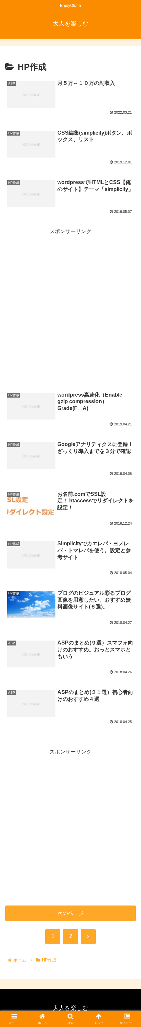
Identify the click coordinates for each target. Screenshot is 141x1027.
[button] (127, 864)
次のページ (70, 913)
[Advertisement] (70, 306)
